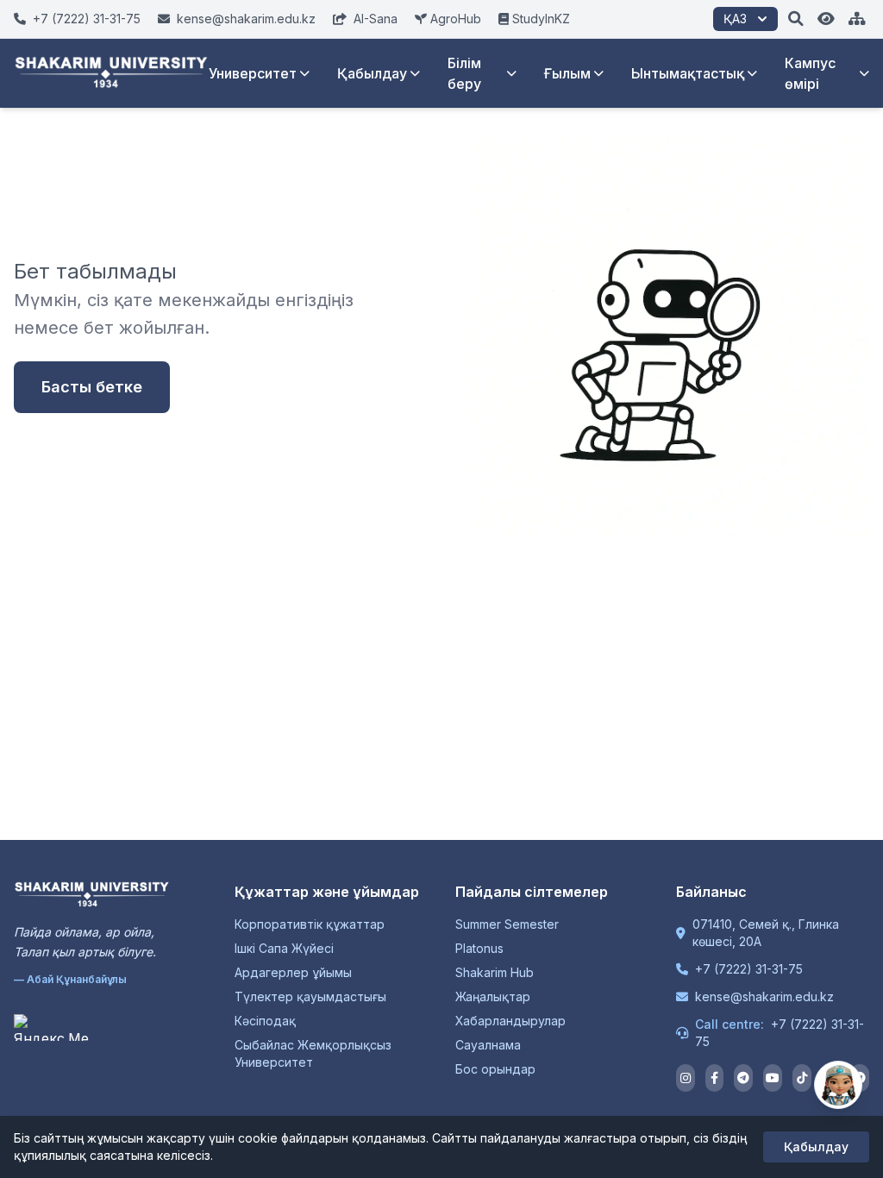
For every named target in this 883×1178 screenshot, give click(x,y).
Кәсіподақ (265, 1020)
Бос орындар (495, 1069)
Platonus (479, 948)
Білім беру (464, 73)
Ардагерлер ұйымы (293, 972)
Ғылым (567, 73)
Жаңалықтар (492, 996)
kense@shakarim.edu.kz (764, 996)
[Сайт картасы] (857, 19)
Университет (253, 73)
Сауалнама (488, 1044)
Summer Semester (507, 924)
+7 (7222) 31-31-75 (749, 969)
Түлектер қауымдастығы (310, 996)
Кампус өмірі (810, 73)
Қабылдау (372, 73)
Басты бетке (91, 387)
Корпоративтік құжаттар (310, 924)
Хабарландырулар (510, 1020)
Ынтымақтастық (687, 73)
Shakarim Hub (494, 972)
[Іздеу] (796, 19)
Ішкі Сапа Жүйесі (284, 948)
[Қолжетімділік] (826, 19)
